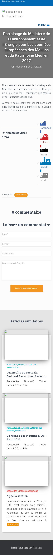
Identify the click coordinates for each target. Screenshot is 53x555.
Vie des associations (28, 491)
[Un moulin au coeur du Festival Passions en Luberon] (26, 344)
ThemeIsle (37, 548)
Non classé (23, 365)
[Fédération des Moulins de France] (17, 15)
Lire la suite (13, 524)
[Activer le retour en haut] (47, 549)
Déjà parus (23, 428)
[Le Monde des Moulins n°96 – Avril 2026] (26, 408)
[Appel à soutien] (26, 471)
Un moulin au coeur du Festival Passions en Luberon (26, 374)
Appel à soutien (17, 496)
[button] (42, 25)
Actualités (21, 195)
